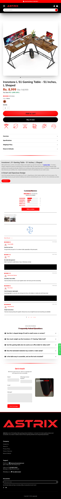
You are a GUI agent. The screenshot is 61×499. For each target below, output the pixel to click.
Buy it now (31, 120)
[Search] (56, 10)
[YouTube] (6, 487)
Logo (12, 5)
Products (9, 17)
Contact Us (6, 444)
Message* (9, 392)
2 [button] (28, 317)
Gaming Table (46, 164)
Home (4, 17)
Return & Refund (7, 453)
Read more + (6, 180)
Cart (57, 6)
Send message (14, 406)
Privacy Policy (6, 449)
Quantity (5, 104)
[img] (7, 242)
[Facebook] (3, 487)
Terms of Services (7, 451)
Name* (9, 377)
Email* (8, 385)
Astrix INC (35, 496)
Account (54, 6)
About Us (5, 446)
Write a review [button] (30, 209)
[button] (6, 96)
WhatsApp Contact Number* (24, 377)
